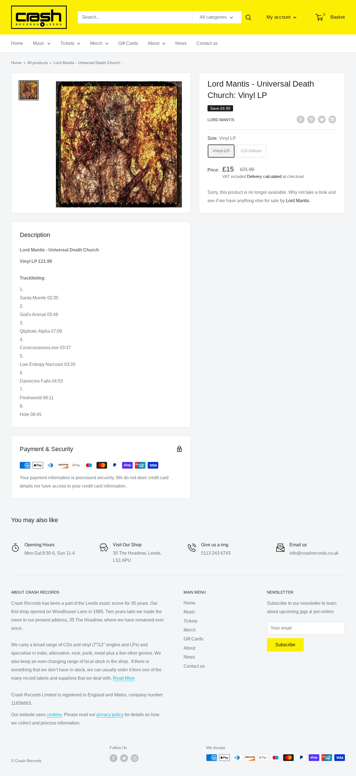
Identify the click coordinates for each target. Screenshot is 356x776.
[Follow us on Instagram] (135, 758)
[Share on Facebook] (301, 119)
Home (17, 43)
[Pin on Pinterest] (311, 119)
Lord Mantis (220, 119)
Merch (96, 43)
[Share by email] (332, 119)
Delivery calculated (264, 176)
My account (279, 17)
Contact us (206, 43)
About (153, 43)
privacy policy (110, 714)
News (181, 43)
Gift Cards (128, 43)
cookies (54, 714)
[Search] (248, 17)
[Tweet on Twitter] (322, 119)
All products (37, 62)
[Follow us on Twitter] (124, 758)
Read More (124, 678)
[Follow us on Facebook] (113, 758)
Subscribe (285, 644)
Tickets (67, 43)
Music (38, 43)
